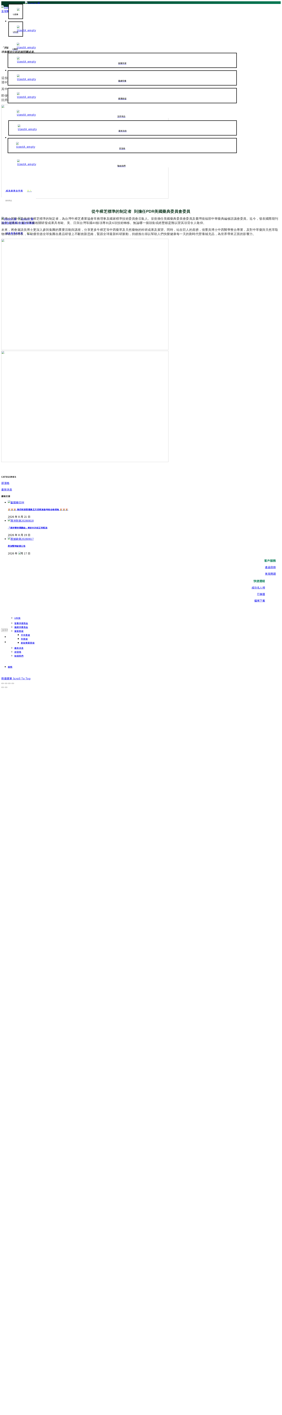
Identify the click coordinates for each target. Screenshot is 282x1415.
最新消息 (6, 489)
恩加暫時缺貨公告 (16, 546)
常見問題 (270, 574)
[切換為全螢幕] (9, 683)
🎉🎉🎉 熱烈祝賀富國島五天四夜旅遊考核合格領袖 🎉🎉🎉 (38, 509)
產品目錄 (270, 567)
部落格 (5, 483)
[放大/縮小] (12, 683)
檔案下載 (259, 600)
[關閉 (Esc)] (2, 683)
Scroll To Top (22, 678)
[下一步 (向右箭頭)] (6, 687)
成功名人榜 (258, 587)
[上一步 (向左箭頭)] (2, 687)
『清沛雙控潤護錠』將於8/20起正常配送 (27, 528)
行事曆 (261, 594)
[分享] (6, 683)
